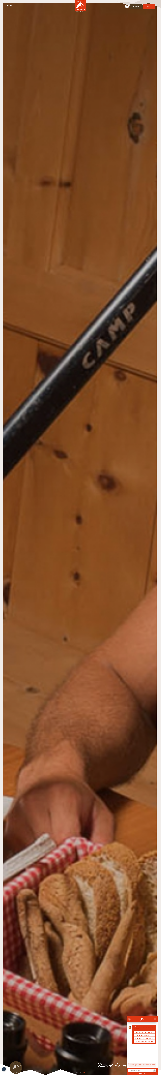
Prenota (148, 6)
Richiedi (136, 6)
